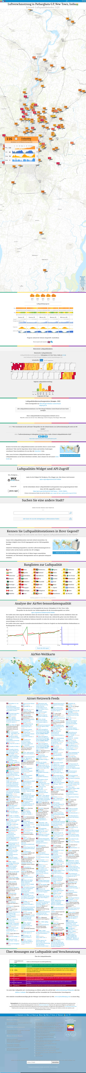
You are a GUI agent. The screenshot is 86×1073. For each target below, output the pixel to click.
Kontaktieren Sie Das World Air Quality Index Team (19, 1022)
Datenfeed (38, 451)
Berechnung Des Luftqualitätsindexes (16, 1040)
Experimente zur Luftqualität (14, 1031)
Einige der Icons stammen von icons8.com (45, 1046)
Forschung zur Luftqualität (16, 1027)
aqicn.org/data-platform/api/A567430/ (67, 493)
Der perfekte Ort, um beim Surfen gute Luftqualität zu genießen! (48, 1053)
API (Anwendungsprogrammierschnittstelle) (17, 1048)
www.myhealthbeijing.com (62, 996)
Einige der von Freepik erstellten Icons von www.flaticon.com (45, 1044)
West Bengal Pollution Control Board (50, 403)
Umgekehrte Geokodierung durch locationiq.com (47, 1048)
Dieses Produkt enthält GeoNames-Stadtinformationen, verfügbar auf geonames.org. (48, 1031)
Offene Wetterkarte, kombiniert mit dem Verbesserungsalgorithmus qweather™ (45, 1034)
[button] (56, 149)
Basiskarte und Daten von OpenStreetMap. (45, 1050)
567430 (64, 355)
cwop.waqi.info (39, 1038)
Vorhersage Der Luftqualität (13, 1041)
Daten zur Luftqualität (12, 1039)
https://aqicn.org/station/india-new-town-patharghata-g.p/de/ (43, 438)
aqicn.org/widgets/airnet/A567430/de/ (50, 479)
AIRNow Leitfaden (20, 992)
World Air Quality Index (44, 1005)
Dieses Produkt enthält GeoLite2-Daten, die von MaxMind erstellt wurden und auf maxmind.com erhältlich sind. (49, 1028)
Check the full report (43, 648)
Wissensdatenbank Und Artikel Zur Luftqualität (18, 1030)
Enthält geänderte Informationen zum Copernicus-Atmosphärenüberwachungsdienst (47, 1041)
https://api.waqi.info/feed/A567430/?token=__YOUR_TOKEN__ (50, 491)
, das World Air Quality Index (71, 1006)
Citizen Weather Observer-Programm (44, 1037)
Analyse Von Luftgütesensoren (14, 1033)
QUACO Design (39, 1055)
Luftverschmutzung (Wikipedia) (65, 990)
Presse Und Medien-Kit (12, 1024)
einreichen (55, 1062)
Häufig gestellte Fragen (15, 1036)
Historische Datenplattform (13, 1050)
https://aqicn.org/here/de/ (43, 430)
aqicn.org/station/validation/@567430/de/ (43, 612)
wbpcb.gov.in (43, 405)
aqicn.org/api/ (53, 493)
